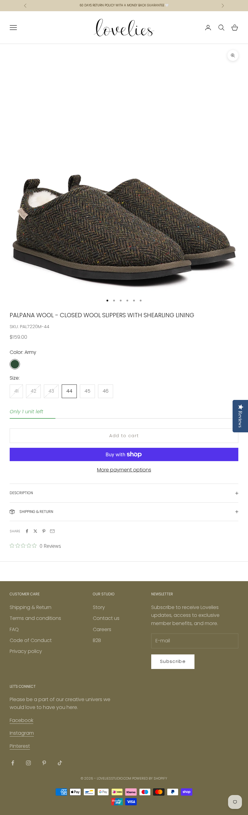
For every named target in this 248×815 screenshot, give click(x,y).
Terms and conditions (35, 618)
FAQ (14, 629)
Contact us (106, 618)
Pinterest (20, 746)
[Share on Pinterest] (43, 531)
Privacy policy (26, 651)
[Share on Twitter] (35, 531)
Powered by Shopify (149, 778)
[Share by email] (52, 531)
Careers (102, 629)
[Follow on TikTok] (60, 763)
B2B (97, 640)
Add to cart (124, 435)
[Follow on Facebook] (13, 763)
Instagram (22, 733)
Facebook (21, 720)
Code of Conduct (31, 640)
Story (99, 607)
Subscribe (173, 661)
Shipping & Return (30, 607)
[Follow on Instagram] (28, 763)
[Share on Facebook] (26, 531)
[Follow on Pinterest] (44, 763)
